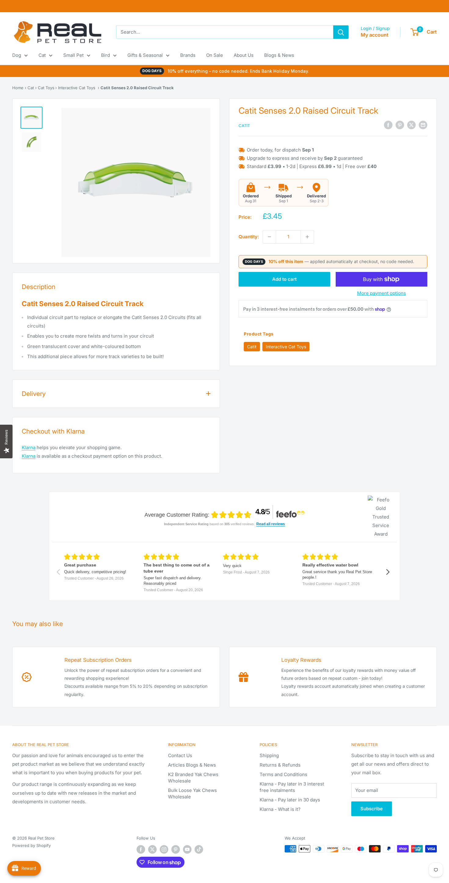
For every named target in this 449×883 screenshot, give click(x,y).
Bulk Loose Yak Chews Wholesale (192, 793)
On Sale (214, 55)
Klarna (28, 447)
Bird (105, 55)
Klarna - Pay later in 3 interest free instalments (292, 787)
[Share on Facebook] (388, 125)
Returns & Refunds (280, 765)
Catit (244, 125)
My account (375, 35)
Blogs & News (279, 55)
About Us (244, 55)
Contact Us (180, 755)
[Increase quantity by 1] (307, 236)
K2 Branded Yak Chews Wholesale (193, 777)
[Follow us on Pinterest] (175, 849)
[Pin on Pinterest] (400, 125)
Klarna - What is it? (280, 809)
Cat (42, 55)
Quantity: (249, 237)
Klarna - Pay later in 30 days (290, 800)
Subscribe (371, 809)
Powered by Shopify (31, 845)
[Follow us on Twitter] (152, 849)
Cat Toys (46, 87)
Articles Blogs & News (192, 765)
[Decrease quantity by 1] (269, 236)
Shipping (269, 755)
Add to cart (284, 279)
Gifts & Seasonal (145, 55)
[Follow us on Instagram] (164, 849)
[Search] (341, 32)
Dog (16, 55)
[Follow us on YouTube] (187, 849)
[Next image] (197, 182)
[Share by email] (423, 125)
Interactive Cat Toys (76, 87)
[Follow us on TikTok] (199, 849)
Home (18, 87)
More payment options (381, 293)
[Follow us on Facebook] (141, 849)
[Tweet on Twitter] (411, 125)
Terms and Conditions (283, 774)
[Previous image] (74, 182)
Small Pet (73, 55)
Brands (187, 55)
